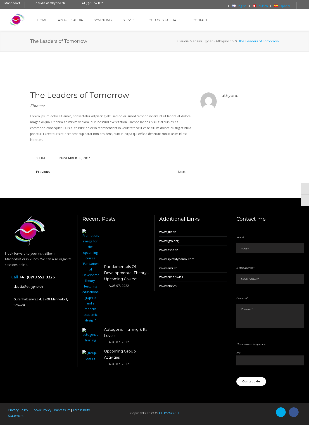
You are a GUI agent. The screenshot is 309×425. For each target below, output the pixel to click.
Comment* (242, 298)
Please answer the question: (251, 344)
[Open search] (302, 6)
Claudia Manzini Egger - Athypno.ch (205, 41)
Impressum (62, 410)
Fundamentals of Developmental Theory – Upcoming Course (126, 273)
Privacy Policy (18, 410)
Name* (240, 237)
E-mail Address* (245, 267)
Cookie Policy (41, 410)
